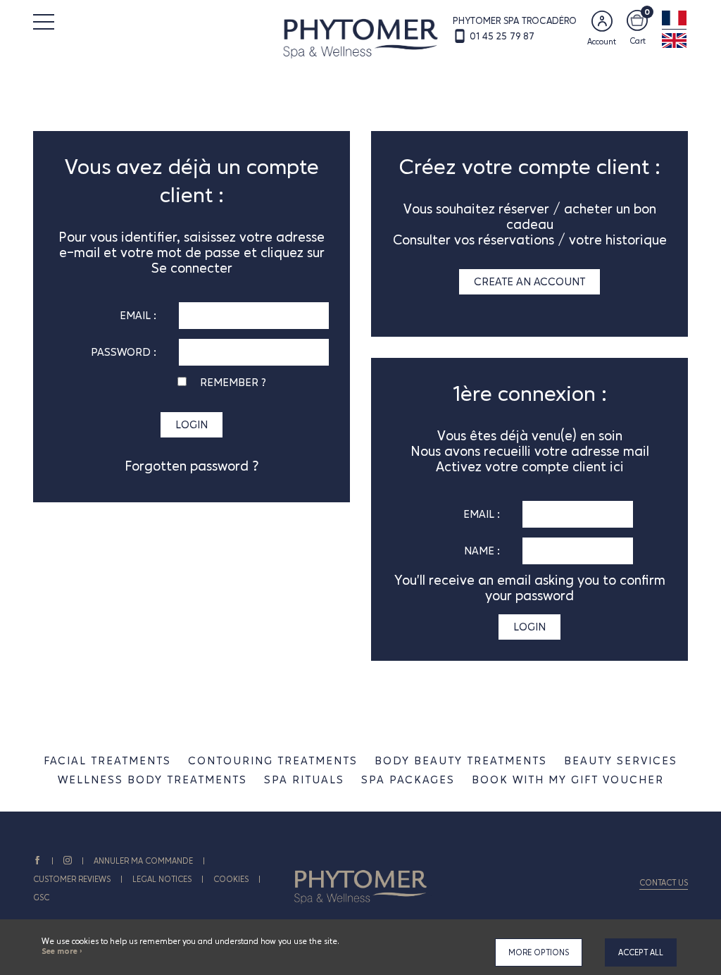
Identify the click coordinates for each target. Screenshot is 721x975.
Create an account (529, 281)
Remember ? (233, 382)
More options (538, 952)
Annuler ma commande (143, 861)
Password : (123, 352)
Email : (138, 315)
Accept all (640, 952)
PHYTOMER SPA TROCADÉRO (515, 20)
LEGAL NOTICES (162, 879)
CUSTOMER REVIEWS (72, 879)
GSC (41, 897)
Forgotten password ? (192, 466)
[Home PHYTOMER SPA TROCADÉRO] (361, 37)
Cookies (231, 879)
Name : (482, 550)
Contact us (663, 883)
